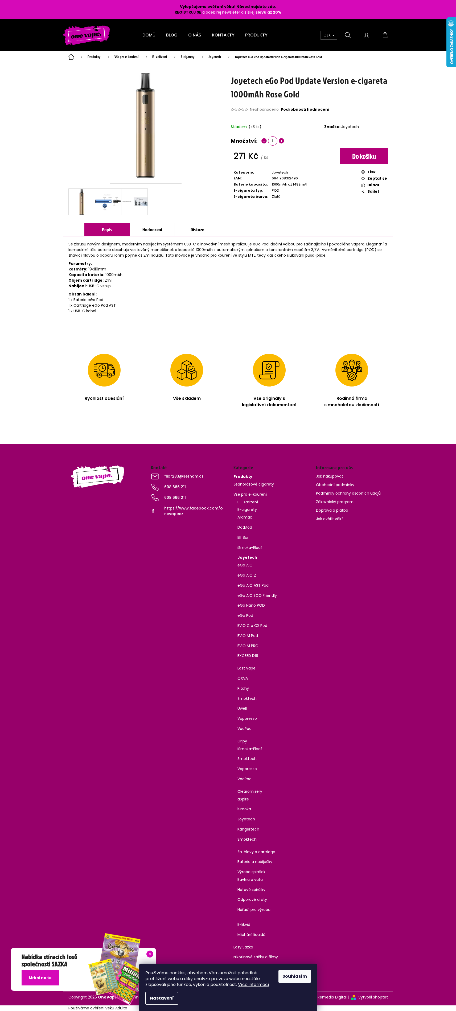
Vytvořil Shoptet (373, 997)
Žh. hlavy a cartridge (256, 851)
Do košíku (364, 156)
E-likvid (243, 924)
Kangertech (248, 829)
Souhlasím (294, 976)
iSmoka (244, 809)
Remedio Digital (332, 997)
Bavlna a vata (250, 879)
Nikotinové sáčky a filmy (255, 957)
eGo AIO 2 (246, 575)
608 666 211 (175, 487)
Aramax (244, 517)
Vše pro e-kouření (250, 494)
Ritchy (243, 688)
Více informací (253, 984)
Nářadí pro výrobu (253, 909)
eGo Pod (245, 615)
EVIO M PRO (247, 645)
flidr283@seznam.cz (183, 476)
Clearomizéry (249, 791)
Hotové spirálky (251, 889)
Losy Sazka (243, 947)
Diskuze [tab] (197, 229)
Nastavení (162, 998)
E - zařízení (247, 502)
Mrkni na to (40, 977)
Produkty (242, 476)
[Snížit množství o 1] (264, 140)
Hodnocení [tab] (152, 229)
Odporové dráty (252, 899)
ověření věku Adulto (108, 1008)
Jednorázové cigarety (253, 484)
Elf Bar (243, 537)
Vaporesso (247, 718)
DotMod (244, 527)
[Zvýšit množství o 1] (281, 140)
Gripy (242, 741)
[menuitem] (149, 35)
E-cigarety (247, 509)
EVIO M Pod (247, 635)
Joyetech (350, 126)
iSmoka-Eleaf (249, 547)
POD (275, 190)
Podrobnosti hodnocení (305, 109)
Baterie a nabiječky (254, 861)
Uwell (242, 708)
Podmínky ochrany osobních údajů (348, 493)
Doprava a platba (332, 510)
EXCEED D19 (247, 655)
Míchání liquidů (251, 934)
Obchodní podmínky (335, 484)
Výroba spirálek (251, 871)
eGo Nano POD (251, 605)
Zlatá (276, 196)
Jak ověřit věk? (329, 518)
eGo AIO (245, 565)
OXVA (242, 678)
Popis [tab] (107, 229)
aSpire (243, 799)
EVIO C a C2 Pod (252, 625)
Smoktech (247, 698)
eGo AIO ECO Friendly (257, 595)
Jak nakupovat (329, 476)
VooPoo (244, 728)
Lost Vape (246, 668)
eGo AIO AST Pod (253, 585)
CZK (327, 35)
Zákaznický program (335, 501)
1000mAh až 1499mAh (290, 184)
